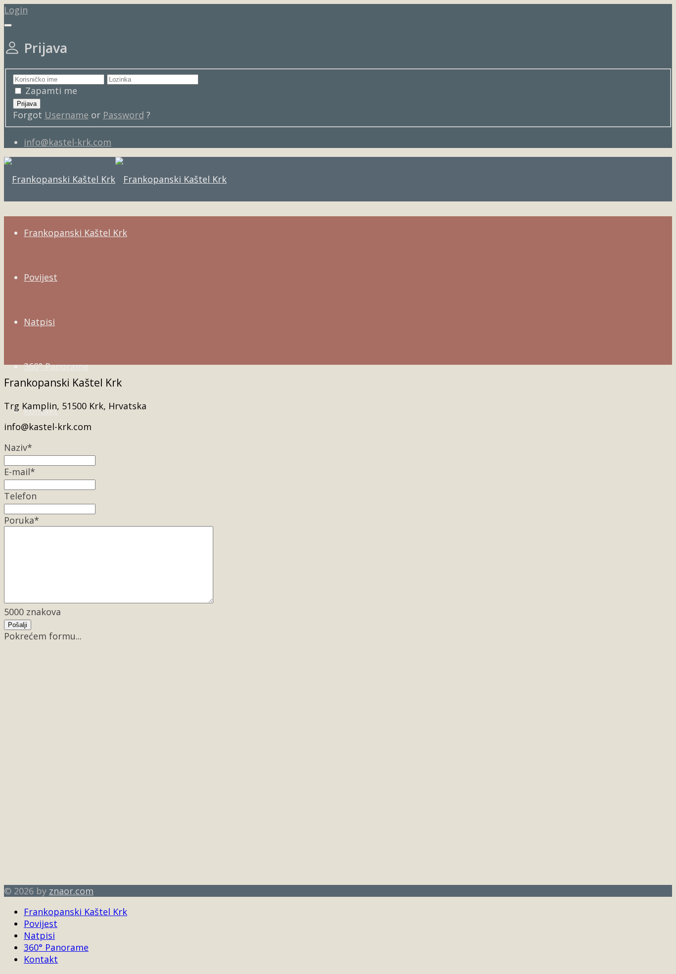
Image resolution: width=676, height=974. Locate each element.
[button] (16, 10)
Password (123, 115)
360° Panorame (56, 366)
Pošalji (17, 625)
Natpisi (39, 322)
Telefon (20, 496)
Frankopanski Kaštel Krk (75, 233)
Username (67, 115)
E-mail (19, 472)
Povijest (40, 277)
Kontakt (41, 959)
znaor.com (71, 891)
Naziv (18, 447)
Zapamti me (51, 91)
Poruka (21, 520)
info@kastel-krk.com (67, 142)
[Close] (8, 25)
